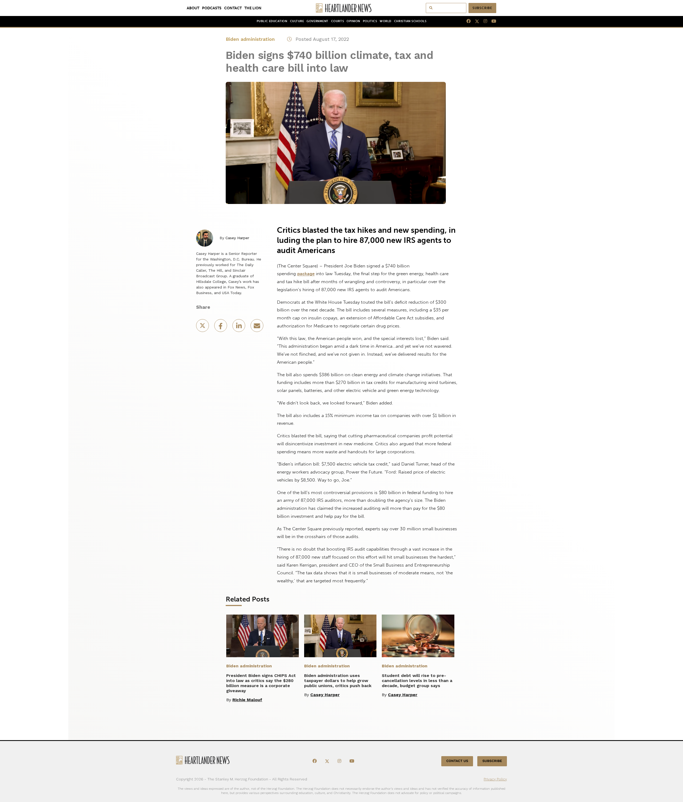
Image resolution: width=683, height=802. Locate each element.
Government (317, 21)
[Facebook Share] (221, 327)
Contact (233, 8)
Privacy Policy (495, 779)
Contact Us (457, 761)
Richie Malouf (247, 699)
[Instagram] (483, 21)
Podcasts (211, 8)
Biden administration (250, 39)
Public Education (272, 21)
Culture (297, 21)
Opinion (353, 21)
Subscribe (482, 8)
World (385, 21)
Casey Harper (237, 238)
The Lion (252, 8)
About (193, 8)
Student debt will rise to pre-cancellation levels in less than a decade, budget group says (417, 680)
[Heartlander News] (342, 8)
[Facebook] (466, 21)
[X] (475, 21)
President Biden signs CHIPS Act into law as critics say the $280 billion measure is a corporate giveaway (261, 683)
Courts (337, 21)
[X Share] (203, 327)
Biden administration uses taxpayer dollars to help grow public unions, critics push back (337, 680)
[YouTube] (491, 21)
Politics (370, 21)
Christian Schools (410, 21)
